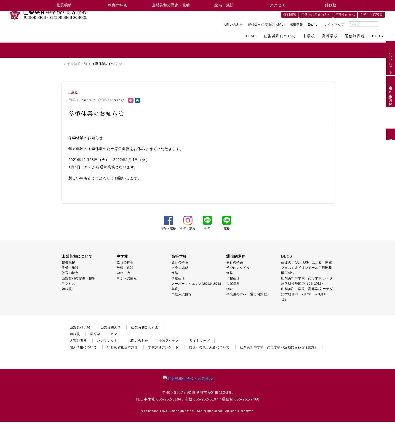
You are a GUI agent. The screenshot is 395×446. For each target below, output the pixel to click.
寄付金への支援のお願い (266, 24)
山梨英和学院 (80, 327)
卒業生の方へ (345, 14)
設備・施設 (224, 5)
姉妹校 (330, 5)
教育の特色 (117, 5)
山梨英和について (280, 36)
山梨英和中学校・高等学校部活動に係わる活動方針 (279, 347)
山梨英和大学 (111, 327)
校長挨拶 (64, 5)
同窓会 (95, 334)
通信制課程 (355, 36)
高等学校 (330, 36)
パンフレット (390, 61)
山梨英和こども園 (144, 327)
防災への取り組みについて (209, 347)
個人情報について (83, 347)
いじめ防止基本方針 (122, 347)
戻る (74, 92)
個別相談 (289, 14)
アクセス (277, 5)
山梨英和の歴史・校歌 (171, 5)
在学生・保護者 (371, 14)
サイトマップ (334, 24)
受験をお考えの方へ (316, 14)
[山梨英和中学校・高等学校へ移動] (61, 64)
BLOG (378, 36)
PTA (114, 334)
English (314, 24)
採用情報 (296, 24)
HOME (251, 36)
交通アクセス (169, 340)
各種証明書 (78, 340)
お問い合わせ (233, 24)
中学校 (309, 36)
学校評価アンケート (163, 347)
